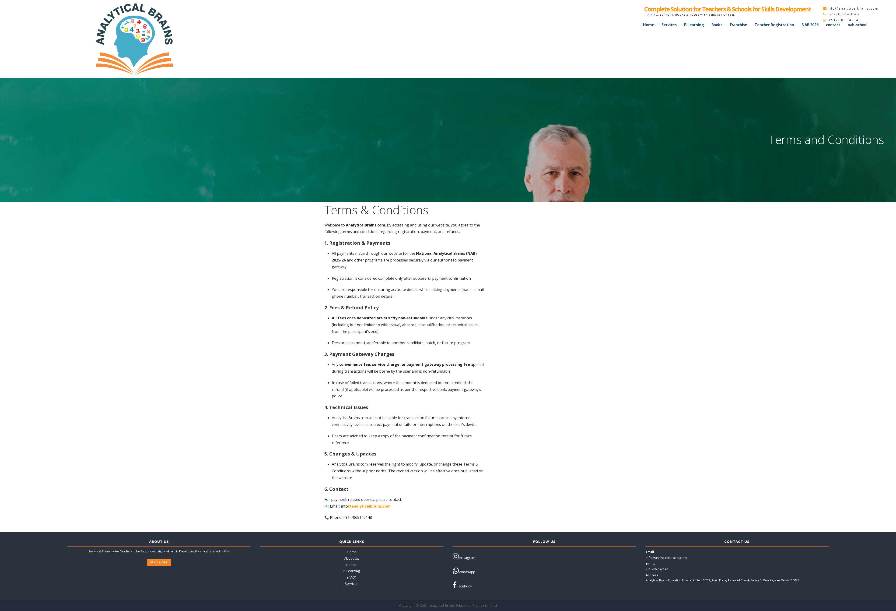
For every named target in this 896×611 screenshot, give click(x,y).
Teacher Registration (774, 24)
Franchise (738, 24)
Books (716, 24)
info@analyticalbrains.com (853, 8)
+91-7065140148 (843, 14)
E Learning (351, 571)
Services (669, 24)
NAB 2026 (810, 24)
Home (648, 24)
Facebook (464, 586)
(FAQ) (351, 577)
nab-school (858, 24)
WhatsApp (467, 571)
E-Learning (694, 24)
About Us (351, 558)
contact (833, 24)
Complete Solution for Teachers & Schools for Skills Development (727, 9)
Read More (159, 562)
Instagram (467, 557)
